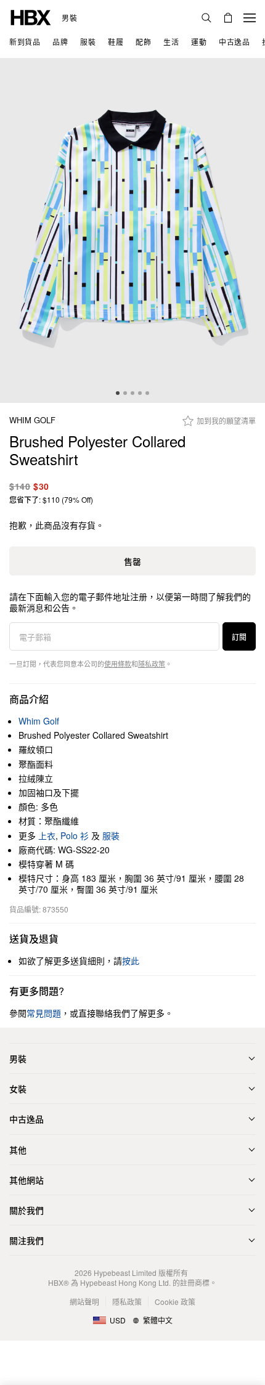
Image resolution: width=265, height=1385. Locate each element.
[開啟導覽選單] (249, 18)
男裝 (69, 18)
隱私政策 (151, 663)
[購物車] (228, 18)
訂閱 (239, 637)
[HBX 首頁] (30, 16)
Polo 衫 (74, 835)
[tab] (118, 393)
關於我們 (26, 1210)
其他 (17, 1149)
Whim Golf (32, 420)
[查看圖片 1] (132, 231)
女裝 (17, 1088)
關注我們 (26, 1240)
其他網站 (26, 1180)
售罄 (132, 561)
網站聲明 (84, 1301)
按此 (130, 960)
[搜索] (206, 18)
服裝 (111, 835)
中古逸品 (26, 1119)
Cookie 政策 (175, 1301)
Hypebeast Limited (125, 1272)
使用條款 (117, 663)
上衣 (46, 835)
